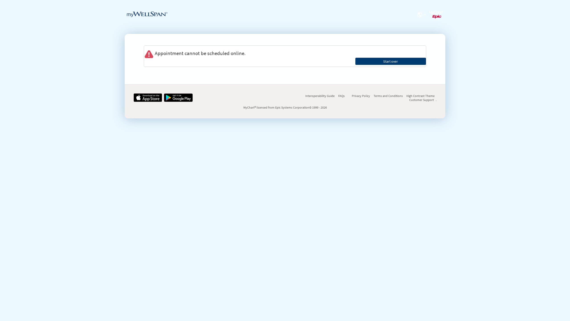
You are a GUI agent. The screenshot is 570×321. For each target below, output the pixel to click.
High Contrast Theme (420, 96)
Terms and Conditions (388, 96)
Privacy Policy (361, 96)
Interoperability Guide (320, 96)
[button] (421, 15)
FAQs (341, 96)
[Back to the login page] (147, 14)
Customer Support (421, 100)
